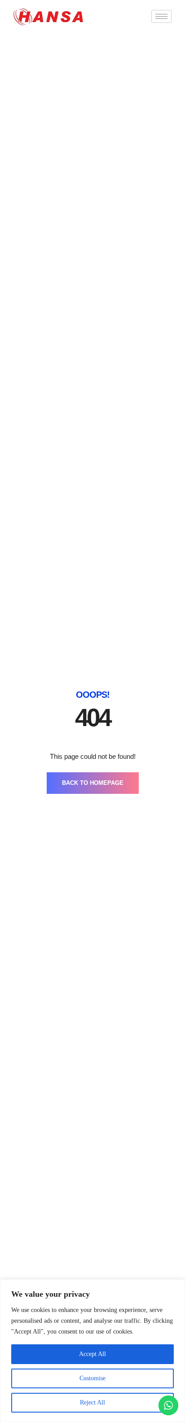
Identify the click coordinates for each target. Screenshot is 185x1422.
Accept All (92, 1354)
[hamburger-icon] (161, 16)
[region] (92, 1350)
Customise (92, 1378)
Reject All (92, 1402)
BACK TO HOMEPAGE (92, 782)
